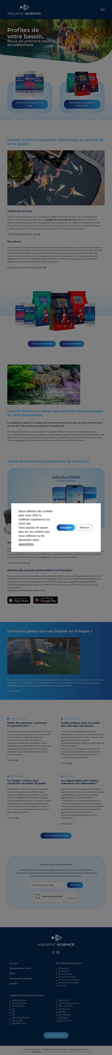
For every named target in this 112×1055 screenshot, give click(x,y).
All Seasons (63, 968)
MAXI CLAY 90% (19, 1003)
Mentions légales (31, 1049)
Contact (14, 984)
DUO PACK (63, 1018)
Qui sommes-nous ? (21, 968)
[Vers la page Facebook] (53, 952)
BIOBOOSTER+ (19, 1000)
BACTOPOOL (64, 1015)
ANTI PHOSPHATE (20, 1018)
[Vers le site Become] (37, 1052)
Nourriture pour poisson (69, 963)
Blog (12, 974)
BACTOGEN (63, 1000)
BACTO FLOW (65, 1020)
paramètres (26, 543)
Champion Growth (67, 977)
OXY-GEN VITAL (65, 1006)
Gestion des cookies (79, 1049)
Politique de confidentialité (55, 1049)
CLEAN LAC (63, 1009)
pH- (13, 1009)
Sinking (62, 985)
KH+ (14, 1012)
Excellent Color (65, 974)
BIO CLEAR (17, 1020)
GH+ (14, 1015)
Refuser (84, 527)
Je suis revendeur (56, 1035)
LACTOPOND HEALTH (68, 1003)
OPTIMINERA (18, 1006)
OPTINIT (62, 1012)
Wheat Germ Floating (68, 980)
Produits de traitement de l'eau (27, 996)
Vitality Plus (63, 971)
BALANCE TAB (19, 1023)
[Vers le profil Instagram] (57, 952)
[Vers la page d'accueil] (24, 9)
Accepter (65, 527)
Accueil (14, 963)
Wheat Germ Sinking (68, 982)
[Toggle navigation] (102, 9)
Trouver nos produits (21, 979)
